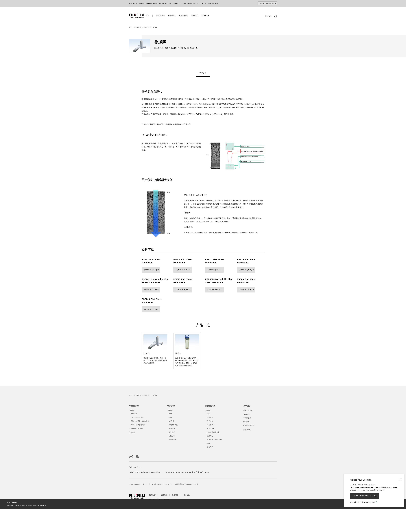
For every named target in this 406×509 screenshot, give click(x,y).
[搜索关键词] (275, 16)
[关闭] (400, 479)
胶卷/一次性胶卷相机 (138, 425)
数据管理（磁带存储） (215, 439)
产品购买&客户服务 (136, 428)
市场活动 (132, 432)
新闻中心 (247, 429)
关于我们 (247, 406)
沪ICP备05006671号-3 (137, 484)
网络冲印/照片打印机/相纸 (140, 421)
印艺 (208, 414)
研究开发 (246, 421)
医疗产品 (171, 406)
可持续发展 (247, 418)
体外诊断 (172, 432)
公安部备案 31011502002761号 (160, 484)
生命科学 (210, 447)
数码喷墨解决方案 (213, 432)
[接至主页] (136, 16)
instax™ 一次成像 (137, 417)
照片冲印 (210, 417)
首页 (130, 27)
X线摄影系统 (173, 425)
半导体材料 (211, 428)
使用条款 (164, 495)
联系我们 (175, 495)
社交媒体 (187, 495)
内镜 (170, 417)
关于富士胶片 (248, 410)
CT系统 (171, 421)
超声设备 (172, 428)
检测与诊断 (173, 439)
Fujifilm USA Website (267, 3)
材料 (208, 443)
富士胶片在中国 (248, 425)
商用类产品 (137, 27)
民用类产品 (134, 406)
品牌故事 (246, 414)
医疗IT (171, 414)
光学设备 (210, 421)
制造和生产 (147, 27)
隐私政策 (43, 505)
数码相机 (134, 414)
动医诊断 (172, 436)
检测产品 (210, 436)
